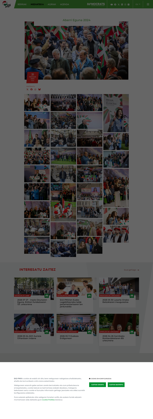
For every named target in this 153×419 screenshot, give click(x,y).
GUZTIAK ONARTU (97, 384)
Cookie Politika (48, 400)
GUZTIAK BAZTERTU (116, 384)
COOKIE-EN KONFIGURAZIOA (100, 378)
